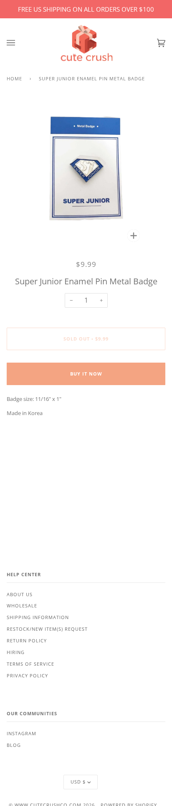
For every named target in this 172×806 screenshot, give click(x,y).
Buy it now (86, 374)
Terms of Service (30, 664)
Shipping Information (38, 617)
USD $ (78, 782)
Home (14, 79)
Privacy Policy (27, 676)
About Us (20, 594)
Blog (14, 745)
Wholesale (22, 606)
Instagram (21, 733)
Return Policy (27, 641)
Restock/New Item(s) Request (47, 629)
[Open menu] (19, 43)
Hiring (16, 652)
